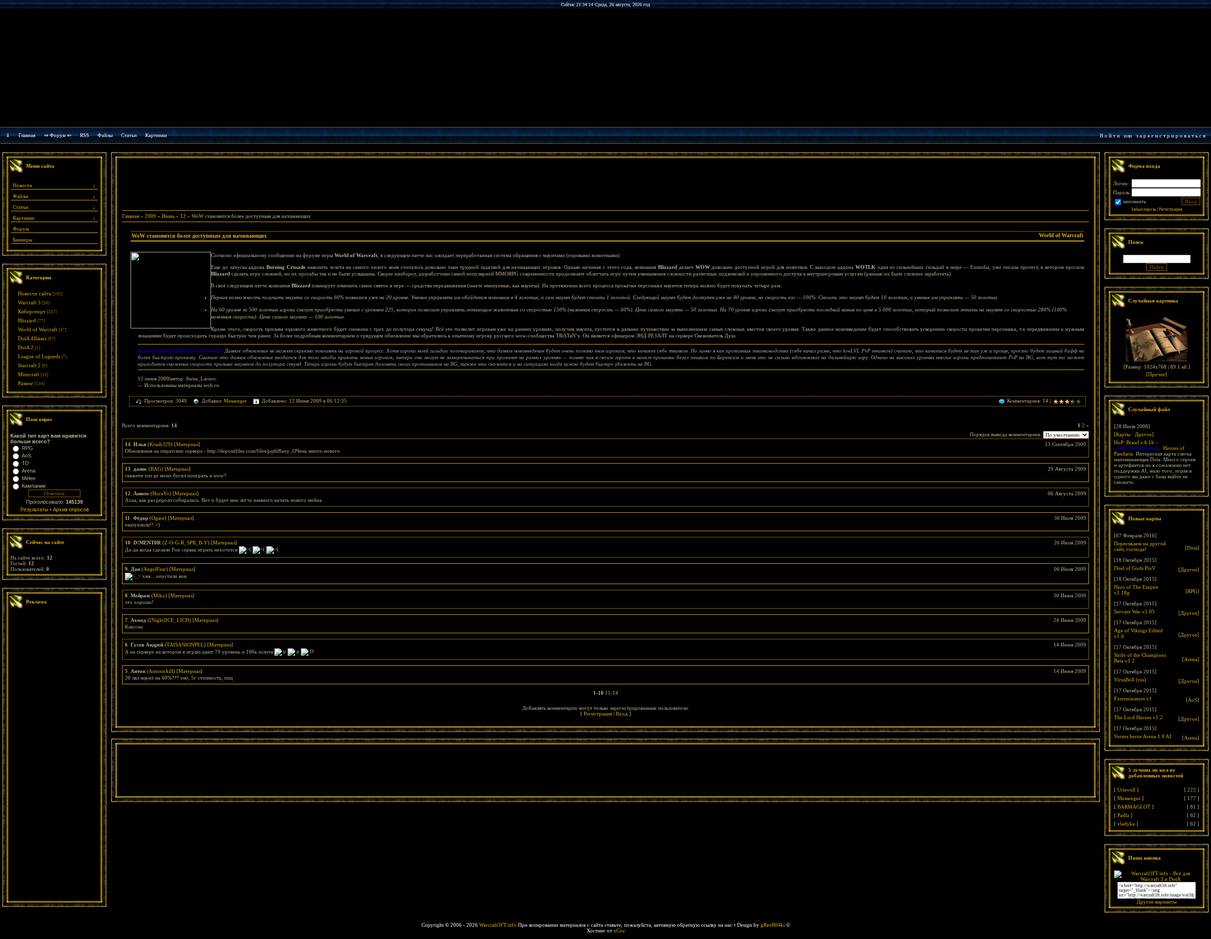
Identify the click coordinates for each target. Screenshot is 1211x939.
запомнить (1134, 201)
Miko (159, 595)
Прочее (1156, 374)
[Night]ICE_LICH (169, 620)
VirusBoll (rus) (1130, 679)
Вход (622, 713)
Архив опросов (71, 509)
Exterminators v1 (1133, 698)
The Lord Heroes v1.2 (1138, 717)
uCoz (619, 930)
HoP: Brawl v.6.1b (1134, 442)
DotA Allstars (32, 338)
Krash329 (160, 444)
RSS (84, 135)
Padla (1123, 815)
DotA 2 (26, 347)
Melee (28, 478)
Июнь (168, 216)
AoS (26, 455)
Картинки (156, 135)
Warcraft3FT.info (498, 925)
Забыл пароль (1143, 209)
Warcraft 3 (29, 302)
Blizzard (27, 320)
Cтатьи (129, 135)
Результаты (34, 509)
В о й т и (1110, 135)
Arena (28, 471)
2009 (150, 216)
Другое (1143, 434)
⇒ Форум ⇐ (57, 135)
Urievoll (1126, 790)
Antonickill (161, 671)
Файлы (105, 135)
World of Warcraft (37, 329)
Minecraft (28, 374)
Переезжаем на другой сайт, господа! (1140, 546)
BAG (155, 469)
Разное (25, 383)
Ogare (158, 518)
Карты (1123, 434)
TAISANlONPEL (185, 644)
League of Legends (39, 356)
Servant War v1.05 (1134, 611)
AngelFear (154, 569)
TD (25, 463)
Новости (22, 185)
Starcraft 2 (29, 365)
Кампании (33, 486)
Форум (21, 229)
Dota (1192, 548)
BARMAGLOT (1133, 807)
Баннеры (22, 239)
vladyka (1126, 824)
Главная (26, 135)
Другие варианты (1156, 902)
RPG (27, 448)
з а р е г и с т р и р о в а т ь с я (1170, 135)
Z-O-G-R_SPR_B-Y (186, 542)
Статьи (20, 207)
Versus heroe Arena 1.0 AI (1142, 736)
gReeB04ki (773, 925)
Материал (187, 444)
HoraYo (160, 493)
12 (183, 216)
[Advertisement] (54, 756)
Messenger (235, 401)
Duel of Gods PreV (1135, 568)
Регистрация (598, 713)
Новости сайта (34, 293)
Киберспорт (31, 311)
